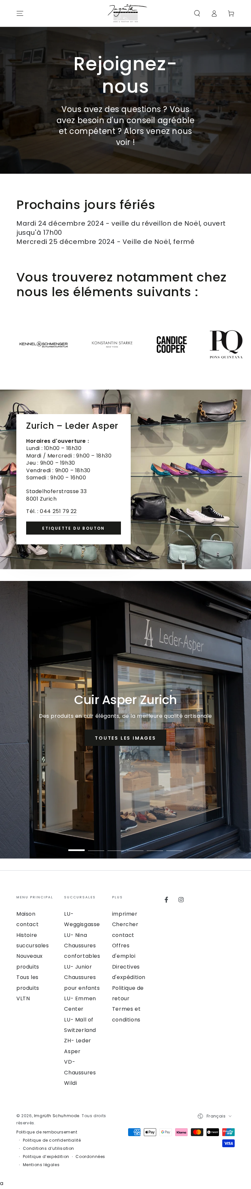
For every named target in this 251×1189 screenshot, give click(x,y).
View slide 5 (155, 845)
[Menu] (19, 13)
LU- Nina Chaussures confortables (82, 945)
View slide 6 (174, 845)
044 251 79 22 (58, 511)
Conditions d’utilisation (48, 1148)
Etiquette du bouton (73, 528)
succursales (32, 945)
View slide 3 (116, 845)
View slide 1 (76, 845)
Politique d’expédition (46, 1156)
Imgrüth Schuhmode (56, 1115)
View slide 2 (96, 845)
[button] (197, 13)
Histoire (26, 935)
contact (27, 924)
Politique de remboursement (46, 1132)
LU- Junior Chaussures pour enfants (82, 977)
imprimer (125, 914)
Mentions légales (41, 1164)
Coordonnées (90, 1156)
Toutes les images (125, 738)
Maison (26, 914)
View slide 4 (135, 845)
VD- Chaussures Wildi (80, 1072)
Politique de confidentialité (52, 1140)
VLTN (23, 998)
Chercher (125, 924)
